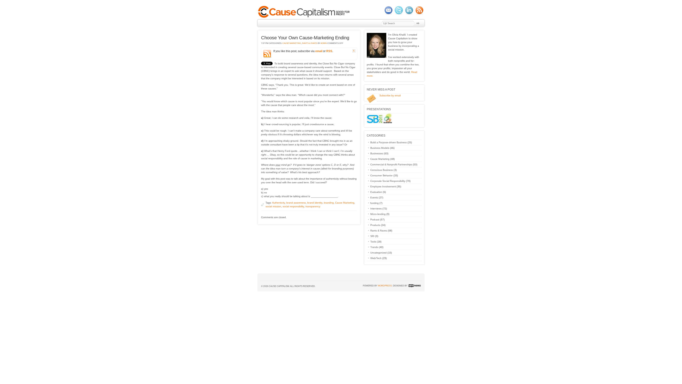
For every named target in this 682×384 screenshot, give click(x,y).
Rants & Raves (309, 43)
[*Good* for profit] (305, 17)
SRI (372, 236)
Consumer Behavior (381, 175)
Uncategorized (378, 252)
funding (374, 203)
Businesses (376, 153)
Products (375, 225)
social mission (273, 206)
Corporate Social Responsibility (387, 181)
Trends (374, 247)
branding (329, 202)
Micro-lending (378, 214)
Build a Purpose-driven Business (388, 142)
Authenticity (278, 202)
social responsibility (293, 206)
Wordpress (385, 285)
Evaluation (376, 192)
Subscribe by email (390, 95)
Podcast (374, 219)
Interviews (376, 208)
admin (324, 43)
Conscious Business (381, 170)
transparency (312, 206)
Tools (373, 241)
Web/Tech (375, 258)
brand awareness (296, 202)
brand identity (314, 202)
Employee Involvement (383, 186)
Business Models (379, 147)
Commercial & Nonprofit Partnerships (391, 164)
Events (374, 197)
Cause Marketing (291, 43)
